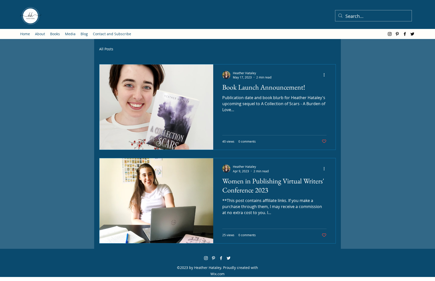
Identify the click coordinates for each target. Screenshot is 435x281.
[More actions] (326, 75)
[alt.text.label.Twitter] (412, 33)
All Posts (106, 49)
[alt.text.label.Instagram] (389, 33)
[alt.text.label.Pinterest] (397, 33)
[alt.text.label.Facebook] (404, 33)
